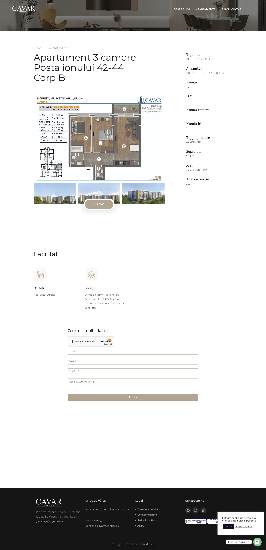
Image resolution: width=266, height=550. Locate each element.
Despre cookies (243, 526)
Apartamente (205, 9)
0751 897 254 (94, 521)
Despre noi (182, 9)
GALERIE (99, 204)
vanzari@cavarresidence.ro (102, 525)
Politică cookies (146, 520)
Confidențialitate (147, 514)
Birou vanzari (232, 9)
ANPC (141, 525)
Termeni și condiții (147, 509)
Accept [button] (228, 526)
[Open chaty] (257, 542)
